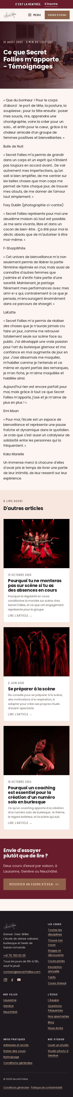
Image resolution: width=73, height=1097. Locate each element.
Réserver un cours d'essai (34, 884)
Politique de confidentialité (46, 1087)
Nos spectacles (58, 1016)
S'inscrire (51, 4)
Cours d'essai (57, 983)
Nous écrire (55, 1028)
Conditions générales (17, 1063)
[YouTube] (19, 980)
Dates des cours (14, 1051)
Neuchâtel (10, 1012)
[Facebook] (12, 980)
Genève (8, 1006)
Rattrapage (11, 1057)
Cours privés (56, 961)
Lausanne (9, 1000)
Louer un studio (58, 1045)
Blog (51, 1022)
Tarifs (52, 977)
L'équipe (53, 1000)
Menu (37, 15)
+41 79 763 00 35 (14, 955)
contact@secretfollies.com (21, 972)
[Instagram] (5, 980)
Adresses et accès (16, 1045)
